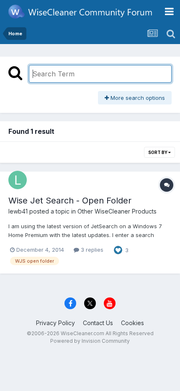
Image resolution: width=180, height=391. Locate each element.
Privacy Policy (55, 322)
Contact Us (98, 322)
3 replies (91, 249)
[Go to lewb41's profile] (17, 180)
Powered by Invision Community (90, 341)
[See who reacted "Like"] (118, 249)
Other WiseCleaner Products (117, 211)
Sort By (158, 152)
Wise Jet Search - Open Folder (69, 201)
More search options (137, 97)
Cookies (132, 322)
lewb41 (18, 211)
